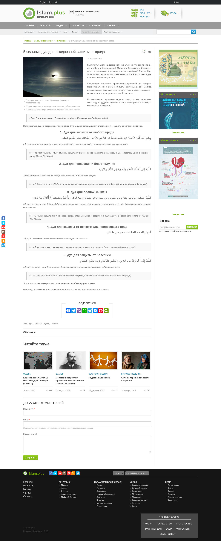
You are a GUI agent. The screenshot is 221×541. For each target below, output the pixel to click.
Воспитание (137, 491)
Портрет (171, 494)
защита (55, 324)
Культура (100, 500)
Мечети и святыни (104, 503)
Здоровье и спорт (139, 500)
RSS (46, 531)
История (100, 485)
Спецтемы (95, 26)
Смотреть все (178, 133)
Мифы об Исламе (68, 497)
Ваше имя (28, 409)
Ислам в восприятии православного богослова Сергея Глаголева (70, 381)
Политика (101, 488)
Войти (176, 2)
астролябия (183, 529)
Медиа (59, 26)
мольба (38, 324)
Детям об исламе (139, 488)
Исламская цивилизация (48, 32)
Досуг (134, 506)
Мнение (64, 485)
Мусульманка (137, 494)
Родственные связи (99, 378)
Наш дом (136, 503)
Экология (101, 497)
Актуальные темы (68, 494)
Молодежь (136, 497)
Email (26, 419)
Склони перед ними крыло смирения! (135, 379)
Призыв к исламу (175, 497)
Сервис (111, 26)
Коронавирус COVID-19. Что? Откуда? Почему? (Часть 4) (36, 381)
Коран (174, 13)
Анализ (64, 488)
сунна (46, 324)
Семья (74, 32)
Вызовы (171, 491)
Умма (65, 32)
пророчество (184, 524)
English (43, 2)
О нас (117, 473)
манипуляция (153, 529)
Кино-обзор (173, 500)
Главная (27, 41)
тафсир (148, 524)
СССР (169, 529)
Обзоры (27, 374)
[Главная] (45, 13)
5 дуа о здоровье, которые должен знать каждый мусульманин (53, 106)
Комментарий (30, 434)
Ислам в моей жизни (90, 32)
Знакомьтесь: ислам (112, 32)
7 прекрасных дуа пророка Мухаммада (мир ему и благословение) (47, 101)
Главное (29, 26)
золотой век (167, 534)
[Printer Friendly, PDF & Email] (143, 51)
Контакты (37, 531)
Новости (45, 26)
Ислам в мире (173, 485)
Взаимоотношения (98, 374)
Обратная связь (135, 473)
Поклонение (61, 41)
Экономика (101, 491)
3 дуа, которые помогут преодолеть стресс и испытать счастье (53, 110)
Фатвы (76, 26)
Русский (53, 2)
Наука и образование (106, 494)
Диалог (59, 374)
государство (164, 524)
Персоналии (102, 506)
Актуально (29, 32)
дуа (30, 324)
